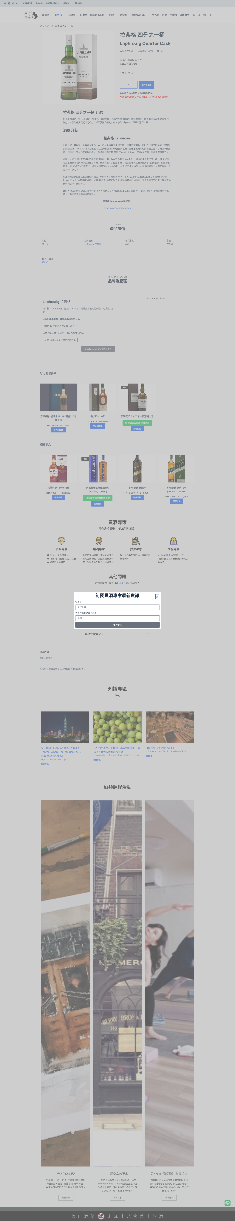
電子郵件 (79, 602)
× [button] (157, 597)
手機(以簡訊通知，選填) (86, 612)
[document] (117, 610)
